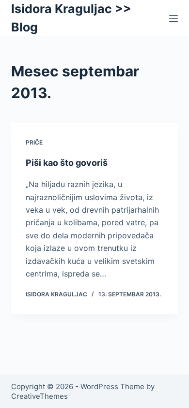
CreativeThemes (39, 396)
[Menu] (173, 18)
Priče (34, 142)
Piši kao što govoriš (67, 163)
